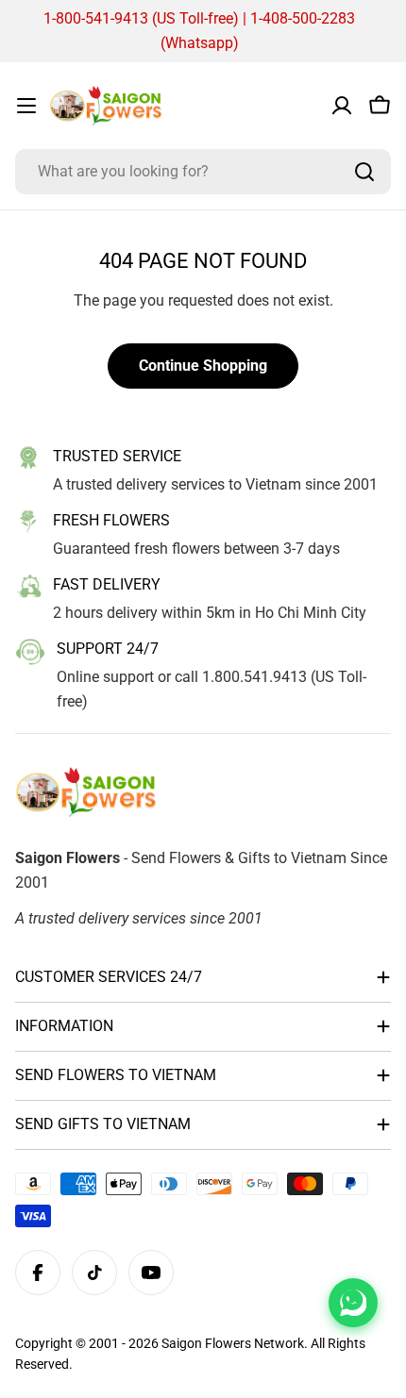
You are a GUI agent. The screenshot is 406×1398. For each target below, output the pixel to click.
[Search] (364, 171)
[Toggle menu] (26, 105)
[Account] (341, 105)
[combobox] (203, 171)
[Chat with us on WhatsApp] (353, 1302)
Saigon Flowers (206, 1343)
